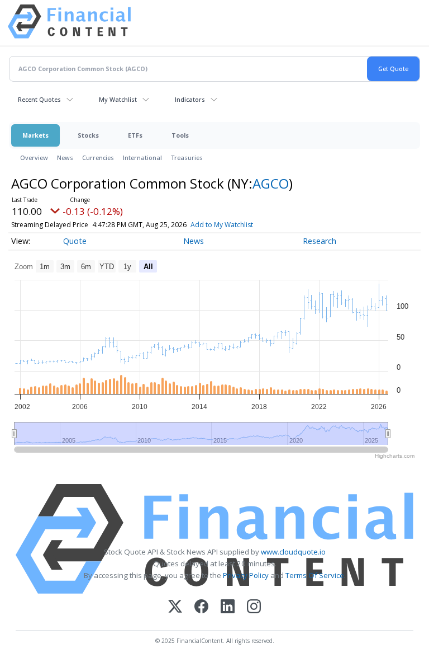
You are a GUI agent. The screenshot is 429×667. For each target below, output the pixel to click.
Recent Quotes (39, 99)
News (65, 157)
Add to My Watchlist (221, 224)
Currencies (98, 157)
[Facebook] (201, 607)
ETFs (135, 135)
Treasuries (187, 157)
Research (319, 241)
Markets (35, 135)
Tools (180, 135)
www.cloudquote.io (293, 552)
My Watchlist (118, 99)
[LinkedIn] (227, 607)
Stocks (88, 135)
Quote (75, 241)
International (142, 157)
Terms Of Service (314, 575)
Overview (34, 157)
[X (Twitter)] (175, 607)
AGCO (270, 183)
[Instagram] (253, 607)
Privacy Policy (246, 575)
